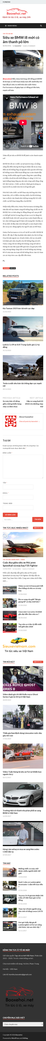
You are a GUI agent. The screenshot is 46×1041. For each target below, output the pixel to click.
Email (6, 493)
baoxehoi (18, 46)
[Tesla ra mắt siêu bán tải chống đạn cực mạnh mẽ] (23, 381)
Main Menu (12, 26)
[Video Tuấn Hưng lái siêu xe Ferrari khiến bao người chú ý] (23, 769)
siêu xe (12, 268)
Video (23, 559)
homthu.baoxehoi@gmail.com (20, 974)
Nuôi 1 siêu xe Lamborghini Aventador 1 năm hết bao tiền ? (30, 884)
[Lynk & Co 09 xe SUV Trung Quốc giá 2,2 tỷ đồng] (23, 342)
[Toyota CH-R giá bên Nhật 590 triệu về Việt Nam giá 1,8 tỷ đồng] (10, 896)
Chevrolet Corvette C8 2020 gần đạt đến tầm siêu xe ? (30, 613)
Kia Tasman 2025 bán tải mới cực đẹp (18, 308)
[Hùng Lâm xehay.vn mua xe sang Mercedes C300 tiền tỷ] (23, 847)
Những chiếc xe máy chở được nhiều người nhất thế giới (29, 870)
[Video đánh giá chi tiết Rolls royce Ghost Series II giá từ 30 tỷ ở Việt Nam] (23, 692)
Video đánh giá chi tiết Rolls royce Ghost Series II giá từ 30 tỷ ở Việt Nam (20, 695)
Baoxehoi (19, 1035)
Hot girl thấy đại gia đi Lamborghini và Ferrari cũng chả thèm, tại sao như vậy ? (30, 924)
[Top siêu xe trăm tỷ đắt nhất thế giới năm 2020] (10, 624)
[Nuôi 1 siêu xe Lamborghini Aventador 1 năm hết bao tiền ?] (10, 882)
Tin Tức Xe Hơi (8, 33)
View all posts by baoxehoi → (29, 421)
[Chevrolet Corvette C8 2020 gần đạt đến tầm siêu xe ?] (10, 612)
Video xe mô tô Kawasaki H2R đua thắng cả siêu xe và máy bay (30, 588)
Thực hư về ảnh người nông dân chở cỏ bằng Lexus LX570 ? (30, 911)
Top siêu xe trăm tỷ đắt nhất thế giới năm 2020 (30, 625)
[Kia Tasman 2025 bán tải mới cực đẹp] (23, 306)
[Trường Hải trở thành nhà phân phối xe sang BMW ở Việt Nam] (23, 808)
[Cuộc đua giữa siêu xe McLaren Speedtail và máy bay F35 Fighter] (23, 533)
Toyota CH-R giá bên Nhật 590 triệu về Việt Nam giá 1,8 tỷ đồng (30, 897)
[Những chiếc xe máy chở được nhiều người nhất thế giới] (10, 869)
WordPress (15, 1038)
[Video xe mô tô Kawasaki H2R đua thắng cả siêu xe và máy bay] (10, 586)
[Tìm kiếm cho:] (23, 519)
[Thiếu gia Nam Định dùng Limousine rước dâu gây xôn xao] (23, 730)
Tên (5, 483)
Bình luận (7, 453)
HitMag (25, 1038)
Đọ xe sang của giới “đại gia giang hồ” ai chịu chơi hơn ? (29, 600)
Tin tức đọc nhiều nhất (11, 559)
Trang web (7, 503)
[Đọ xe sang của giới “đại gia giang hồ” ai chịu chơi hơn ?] (10, 599)
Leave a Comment (29, 46)
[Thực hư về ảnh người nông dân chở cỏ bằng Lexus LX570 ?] (10, 909)
